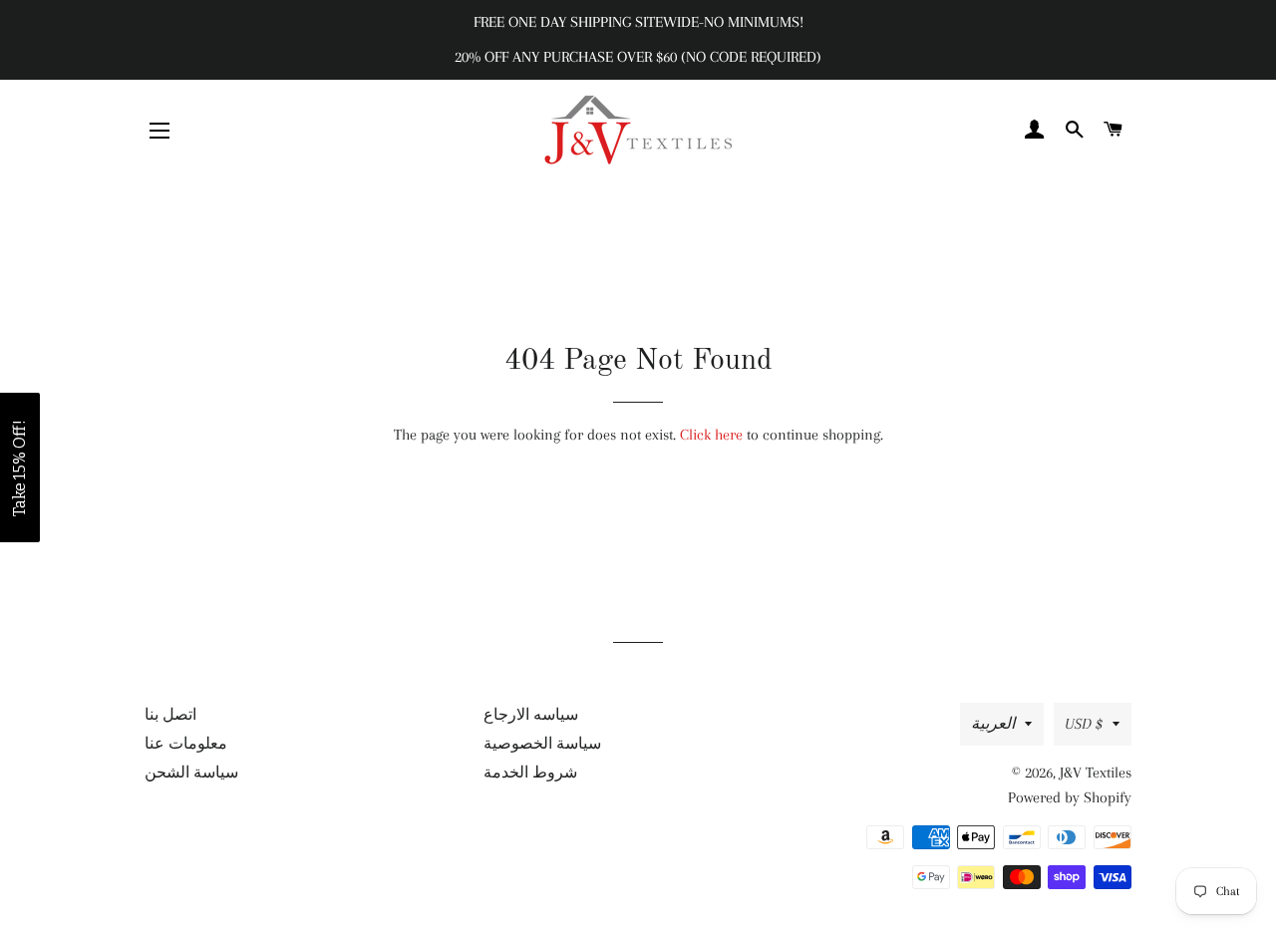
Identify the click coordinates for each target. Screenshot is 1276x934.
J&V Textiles (1095, 772)
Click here (711, 435)
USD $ (1084, 724)
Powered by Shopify (1069, 797)
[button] (20, 467)
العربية (993, 724)
